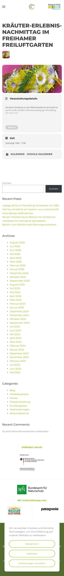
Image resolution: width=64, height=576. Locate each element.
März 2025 (16, 299)
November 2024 (19, 315)
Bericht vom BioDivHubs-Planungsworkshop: (29, 224)
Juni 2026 (15, 250)
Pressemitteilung (20, 401)
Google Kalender (39, 154)
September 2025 (20, 280)
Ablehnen (32, 553)
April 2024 (16, 338)
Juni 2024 (15, 330)
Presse (14, 398)
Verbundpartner (19, 413)
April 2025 (15, 296)
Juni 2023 (15, 368)
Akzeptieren (32, 544)
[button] (3, 6)
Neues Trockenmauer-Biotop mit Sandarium (29, 217)
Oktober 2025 (18, 277)
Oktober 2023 (18, 361)
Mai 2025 (15, 292)
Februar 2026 (17, 265)
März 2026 (16, 261)
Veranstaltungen (20, 409)
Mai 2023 (15, 372)
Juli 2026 (15, 246)
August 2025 (17, 284)
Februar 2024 (18, 345)
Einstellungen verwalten (32, 563)
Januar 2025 (17, 307)
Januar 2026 (17, 269)
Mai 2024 (15, 334)
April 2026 (15, 257)
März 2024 (16, 342)
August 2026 (17, 242)
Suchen (6, 183)
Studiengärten (18, 405)
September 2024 (20, 322)
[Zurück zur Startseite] (32, 6)
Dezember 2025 (19, 273)
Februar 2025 (17, 303)
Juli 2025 (15, 288)
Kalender (18, 154)
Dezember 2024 (19, 311)
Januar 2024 (17, 349)
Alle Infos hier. (11, 113)
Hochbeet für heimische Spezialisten (24, 220)
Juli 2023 (15, 364)
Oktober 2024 (18, 319)
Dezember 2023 (19, 353)
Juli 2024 (15, 326)
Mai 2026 (15, 254)
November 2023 (19, 357)
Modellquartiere (19, 394)
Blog (12, 390)
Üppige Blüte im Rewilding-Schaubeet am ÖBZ (30, 205)
